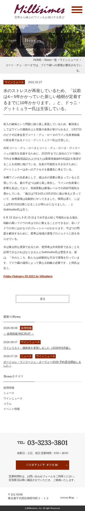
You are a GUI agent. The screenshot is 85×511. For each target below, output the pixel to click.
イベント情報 (11, 408)
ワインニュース (14, 82)
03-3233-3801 (47, 443)
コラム (7, 403)
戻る (42, 298)
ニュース (8, 392)
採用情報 (8, 387)
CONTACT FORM (42, 465)
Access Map (67, 497)
